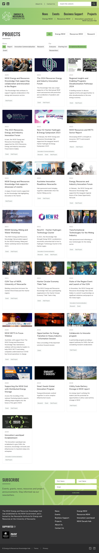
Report (9, 47)
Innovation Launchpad (84, 19)
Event (5, 50)
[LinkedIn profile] (8, 4)
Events (55, 14)
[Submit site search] (94, 4)
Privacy (45, 548)
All (49, 34)
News (45, 14)
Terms (36, 548)
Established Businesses (77, 47)
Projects (92, 14)
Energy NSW (47, 19)
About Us (38, 4)
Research (91, 34)
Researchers (53, 50)
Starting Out (62, 47)
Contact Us (51, 4)
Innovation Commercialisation (25, 47)
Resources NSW (63, 19)
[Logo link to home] (13, 16)
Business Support (73, 14)
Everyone (52, 47)
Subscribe (75, 493)
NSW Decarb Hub (89, 20)
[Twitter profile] (3, 4)
